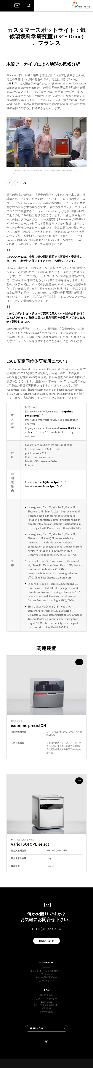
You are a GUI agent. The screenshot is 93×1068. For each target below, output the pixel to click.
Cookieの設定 (46, 1011)
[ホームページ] (81, 5)
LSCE (10, 83)
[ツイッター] (46, 1042)
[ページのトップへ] (46, 1063)
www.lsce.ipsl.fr (47, 486)
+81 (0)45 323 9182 (47, 928)
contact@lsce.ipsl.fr (48, 482)
